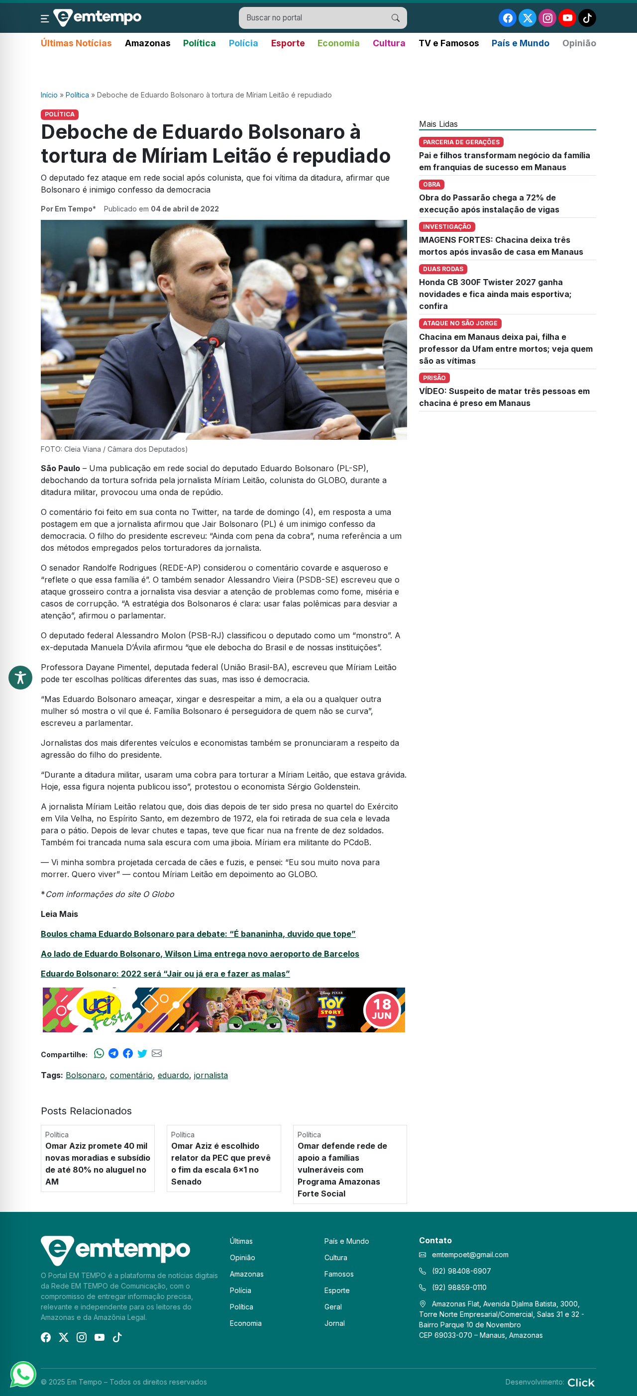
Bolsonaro (85, 1075)
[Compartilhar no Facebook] (128, 1054)
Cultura (389, 43)
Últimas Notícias (76, 43)
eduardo (173, 1075)
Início (49, 95)
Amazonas (148, 43)
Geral (333, 1306)
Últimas (241, 1241)
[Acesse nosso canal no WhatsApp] (22, 1373)
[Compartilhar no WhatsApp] (99, 1054)
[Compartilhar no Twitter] (142, 1054)
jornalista (211, 1075)
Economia (339, 43)
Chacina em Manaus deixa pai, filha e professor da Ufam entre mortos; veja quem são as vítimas (506, 349)
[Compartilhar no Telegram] (113, 1054)
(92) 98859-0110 (458, 1287)
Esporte (288, 43)
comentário (131, 1075)
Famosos (339, 1274)
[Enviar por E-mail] (157, 1054)
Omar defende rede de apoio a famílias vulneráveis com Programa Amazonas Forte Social (342, 1169)
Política (199, 43)
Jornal (334, 1323)
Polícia (243, 43)
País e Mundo (520, 43)
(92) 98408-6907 (460, 1271)
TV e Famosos (449, 43)
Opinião (579, 43)
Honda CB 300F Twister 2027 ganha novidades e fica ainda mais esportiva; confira (495, 294)
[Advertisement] (318, 70)
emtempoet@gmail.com (470, 1254)
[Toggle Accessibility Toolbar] (20, 678)
